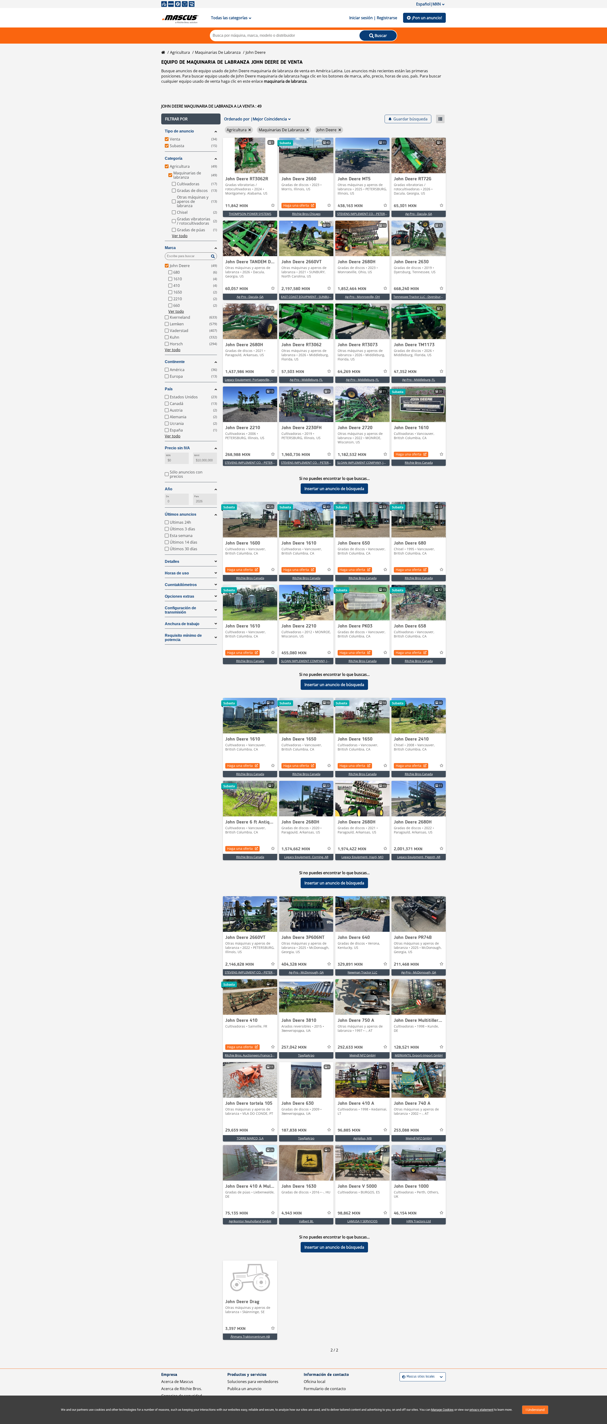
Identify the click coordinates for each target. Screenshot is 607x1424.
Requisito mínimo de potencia (183, 637)
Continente (175, 362)
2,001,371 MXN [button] (408, 849)
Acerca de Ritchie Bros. (181, 1388)
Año (168, 489)
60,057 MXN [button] (236, 289)
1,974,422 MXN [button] (352, 849)
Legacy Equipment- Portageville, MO (250, 380)
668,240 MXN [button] (406, 289)
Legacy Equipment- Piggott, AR (418, 857)
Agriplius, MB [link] (362, 1138)
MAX (196, 455)
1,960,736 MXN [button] (295, 455)
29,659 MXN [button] (236, 1130)
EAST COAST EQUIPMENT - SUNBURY (306, 297)
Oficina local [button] (314, 1381)
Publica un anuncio (244, 1388)
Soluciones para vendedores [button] (252, 1381)
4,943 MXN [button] (291, 1213)
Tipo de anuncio (179, 131)
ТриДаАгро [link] (306, 1055)
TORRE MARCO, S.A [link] (250, 1138)
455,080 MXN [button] (294, 653)
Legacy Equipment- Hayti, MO (362, 857)
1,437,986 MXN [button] (239, 372)
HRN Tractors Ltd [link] (418, 1221)
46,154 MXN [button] (405, 1213)
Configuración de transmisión (180, 610)
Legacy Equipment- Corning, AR (306, 857)
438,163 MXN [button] (350, 206)
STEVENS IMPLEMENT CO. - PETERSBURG (366, 214)
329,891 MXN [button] (350, 964)
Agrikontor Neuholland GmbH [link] (250, 1221)
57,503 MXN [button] (292, 372)
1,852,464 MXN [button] (352, 289)
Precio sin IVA (177, 448)
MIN (168, 455)
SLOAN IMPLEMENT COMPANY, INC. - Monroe (369, 462)
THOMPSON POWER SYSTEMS (250, 214)
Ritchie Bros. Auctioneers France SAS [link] (250, 1055)
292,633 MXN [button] (350, 1047)
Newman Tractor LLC (362, 972)
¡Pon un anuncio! (427, 17)
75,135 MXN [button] (236, 1213)
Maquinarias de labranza (218, 52)
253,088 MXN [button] (406, 1130)
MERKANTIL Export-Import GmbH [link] (419, 1055)
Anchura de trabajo (182, 624)
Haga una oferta (296, 205)
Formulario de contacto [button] (325, 1388)
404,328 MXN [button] (294, 964)
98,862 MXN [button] (349, 1213)
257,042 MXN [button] (294, 1047)
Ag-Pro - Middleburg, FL (306, 380)
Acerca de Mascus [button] (177, 1381)
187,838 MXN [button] (294, 1130)
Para (196, 496)
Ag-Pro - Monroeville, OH (362, 297)
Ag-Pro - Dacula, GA (418, 214)
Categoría (173, 158)
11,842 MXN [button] (236, 206)
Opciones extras (179, 596)
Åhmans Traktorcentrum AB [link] (250, 1336)
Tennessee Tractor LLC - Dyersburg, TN (420, 297)
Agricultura (180, 52)
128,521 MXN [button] (406, 1047)
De (167, 496)
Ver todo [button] (180, 235)
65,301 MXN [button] (405, 206)
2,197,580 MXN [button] (295, 289)
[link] (250, 155)
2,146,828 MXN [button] (239, 964)
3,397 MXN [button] (235, 1329)
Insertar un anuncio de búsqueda (334, 488)
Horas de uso (177, 573)
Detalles (172, 562)
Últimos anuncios (180, 514)
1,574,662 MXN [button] (295, 849)
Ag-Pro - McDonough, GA (306, 972)
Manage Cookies (442, 1409)
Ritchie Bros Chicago (306, 214)
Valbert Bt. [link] (306, 1221)
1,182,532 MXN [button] (352, 455)
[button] (191, 119)
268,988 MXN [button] (237, 455)
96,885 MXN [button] (349, 1130)
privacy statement (481, 1409)
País (169, 389)
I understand (535, 1410)
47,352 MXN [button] (405, 372)
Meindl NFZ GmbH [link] (362, 1055)
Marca (170, 248)
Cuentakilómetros (181, 585)
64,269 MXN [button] (349, 372)
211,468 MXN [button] (406, 964)
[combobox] (402, 1377)
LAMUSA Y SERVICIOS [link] (362, 1221)
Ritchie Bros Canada (419, 462)
